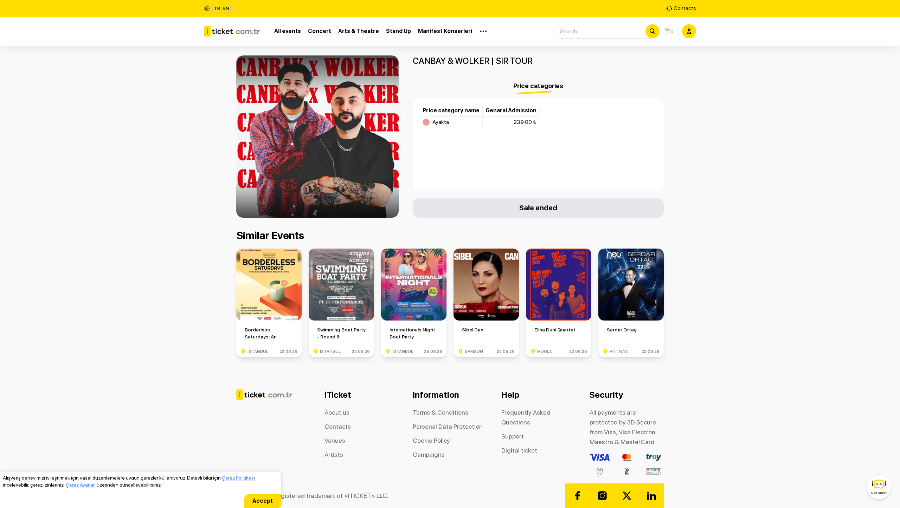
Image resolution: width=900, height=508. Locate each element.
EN (226, 8)
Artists (333, 454)
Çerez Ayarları (81, 485)
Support (512, 436)
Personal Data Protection (448, 426)
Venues (334, 440)
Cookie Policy (431, 440)
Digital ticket (519, 450)
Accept (262, 500)
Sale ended (538, 207)
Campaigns (429, 454)
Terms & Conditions (440, 412)
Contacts (685, 8)
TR (217, 8)
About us (336, 412)
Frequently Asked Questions (526, 417)
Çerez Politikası (238, 478)
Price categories (538, 86)
